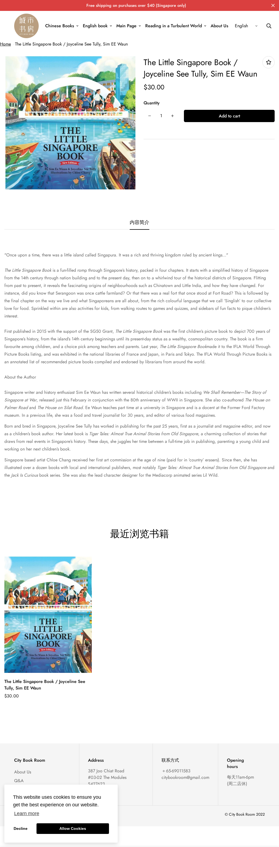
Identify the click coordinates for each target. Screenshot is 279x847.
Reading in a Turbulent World (173, 26)
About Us (219, 26)
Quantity (152, 103)
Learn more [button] (26, 813)
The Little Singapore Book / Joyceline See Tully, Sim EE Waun (71, 44)
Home (5, 44)
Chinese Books (59, 26)
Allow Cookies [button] (72, 828)
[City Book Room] (26, 26)
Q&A (19, 781)
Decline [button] (21, 828)
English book (95, 26)
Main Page (126, 26)
